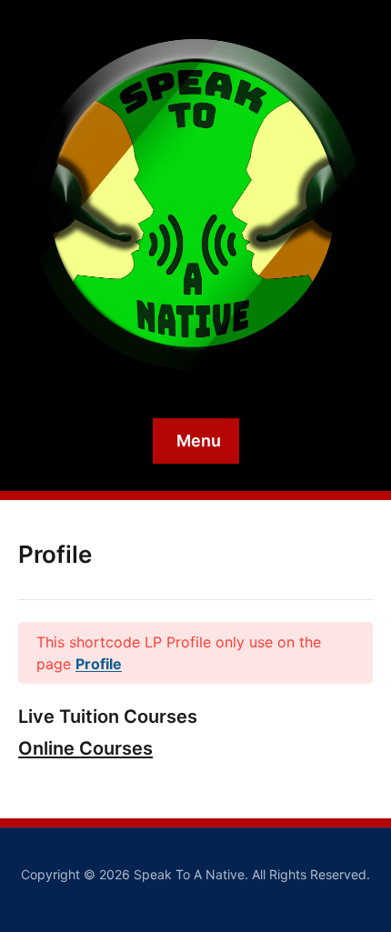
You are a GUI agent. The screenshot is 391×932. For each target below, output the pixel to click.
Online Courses (85, 748)
